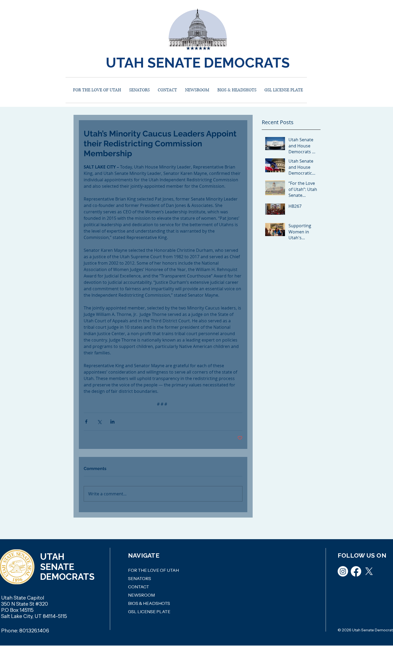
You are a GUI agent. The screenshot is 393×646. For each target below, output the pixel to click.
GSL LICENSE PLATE (149, 611)
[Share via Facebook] (86, 421)
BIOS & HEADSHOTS (149, 603)
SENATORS (139, 578)
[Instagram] (343, 571)
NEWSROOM (141, 595)
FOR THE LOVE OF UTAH (153, 570)
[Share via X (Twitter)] (99, 421)
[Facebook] (356, 571)
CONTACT (138, 586)
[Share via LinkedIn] (112, 421)
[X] (369, 571)
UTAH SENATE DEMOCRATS (198, 62)
